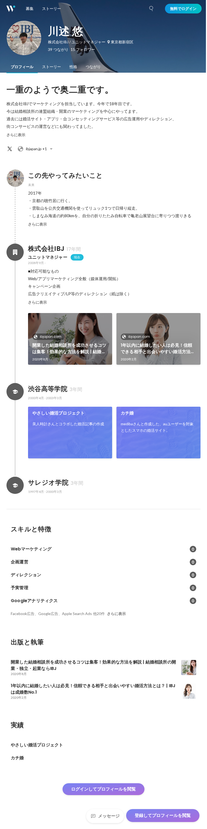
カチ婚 (127, 413)
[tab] (22, 66)
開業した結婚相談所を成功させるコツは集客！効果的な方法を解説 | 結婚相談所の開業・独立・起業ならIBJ (69, 348)
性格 (73, 66)
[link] (70, 339)
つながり (93, 66)
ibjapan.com (50, 336)
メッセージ (109, 816)
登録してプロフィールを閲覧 (163, 815)
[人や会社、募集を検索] (151, 8)
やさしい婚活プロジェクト (58, 413)
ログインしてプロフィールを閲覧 (103, 789)
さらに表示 (15, 135)
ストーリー (51, 66)
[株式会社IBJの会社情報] (15, 252)
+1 (36, 148)
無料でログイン (183, 8)
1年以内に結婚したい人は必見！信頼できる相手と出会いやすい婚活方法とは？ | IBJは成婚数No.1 (158, 348)
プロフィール (22, 66)
